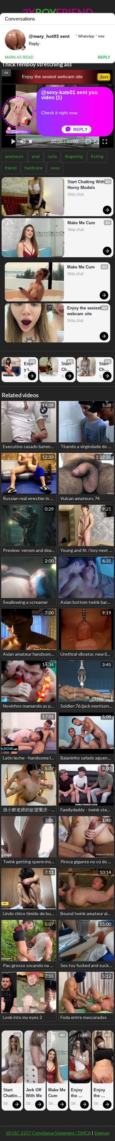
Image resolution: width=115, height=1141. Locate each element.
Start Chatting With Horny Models (86, 184)
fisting (97, 156)
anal (36, 156)
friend (11, 167)
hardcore (33, 167)
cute (52, 156)
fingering (74, 156)
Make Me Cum (81, 222)
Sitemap (102, 1133)
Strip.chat (75, 194)
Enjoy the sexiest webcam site (52, 76)
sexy (55, 167)
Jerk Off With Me (34, 1093)
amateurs (14, 156)
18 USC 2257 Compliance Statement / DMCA (48, 1133)
